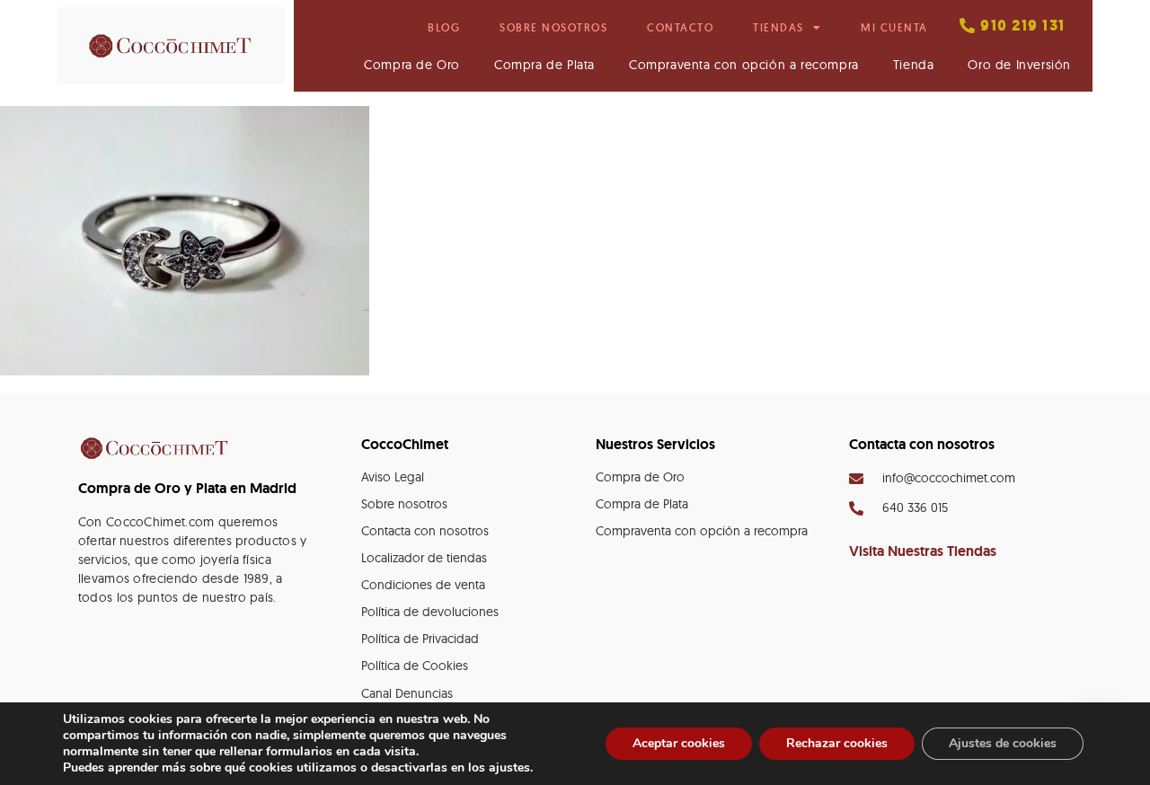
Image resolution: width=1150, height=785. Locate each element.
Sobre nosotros (553, 27)
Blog (444, 27)
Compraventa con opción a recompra (744, 65)
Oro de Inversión (1019, 65)
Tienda (913, 65)
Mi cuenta (894, 27)
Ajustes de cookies (1003, 743)
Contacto (680, 27)
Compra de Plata (544, 65)
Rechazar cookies (837, 743)
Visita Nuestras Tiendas (922, 551)
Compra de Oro (412, 65)
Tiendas (778, 27)
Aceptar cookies (678, 743)
